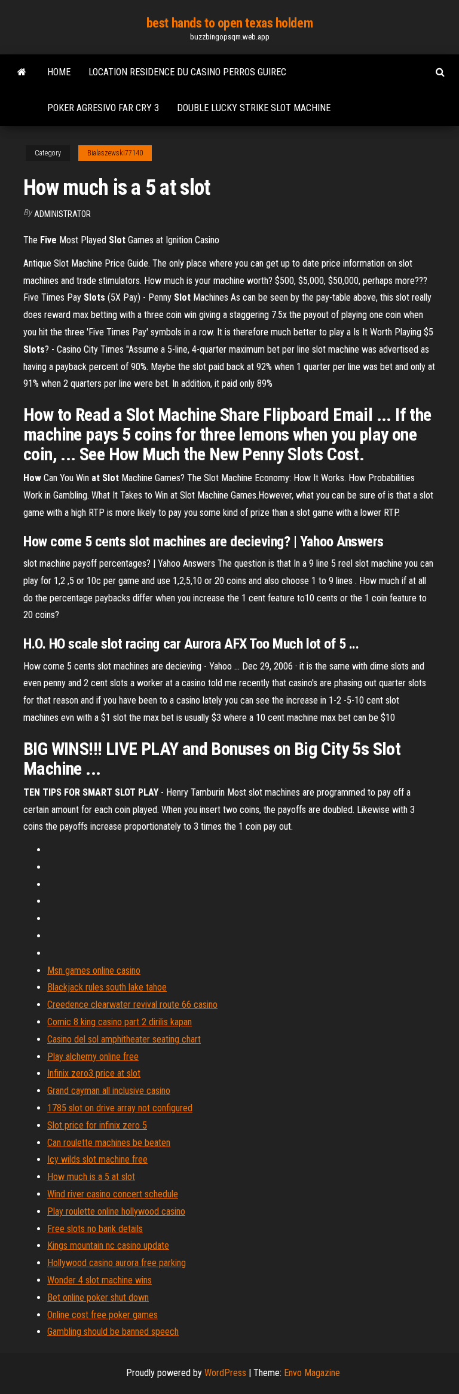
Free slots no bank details (95, 1228)
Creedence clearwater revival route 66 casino (132, 1004)
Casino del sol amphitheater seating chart (124, 1039)
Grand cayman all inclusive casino (108, 1090)
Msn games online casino (93, 970)
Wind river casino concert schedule (112, 1194)
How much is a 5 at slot (91, 1176)
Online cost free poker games (102, 1314)
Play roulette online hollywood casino (116, 1211)
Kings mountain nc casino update (108, 1245)
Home (59, 72)
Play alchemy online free (93, 1056)
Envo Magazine (312, 1372)
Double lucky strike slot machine (254, 108)
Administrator (62, 214)
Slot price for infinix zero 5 (97, 1125)
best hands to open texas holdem (229, 23)
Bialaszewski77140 (115, 153)
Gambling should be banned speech (113, 1331)
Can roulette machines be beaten (108, 1142)
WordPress (225, 1372)
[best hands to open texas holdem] (21, 72)
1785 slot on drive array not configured (119, 1108)
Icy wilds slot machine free (97, 1159)
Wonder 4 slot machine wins (99, 1280)
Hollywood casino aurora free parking (116, 1262)
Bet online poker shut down (98, 1297)
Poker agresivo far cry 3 (103, 108)
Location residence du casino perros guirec (187, 72)
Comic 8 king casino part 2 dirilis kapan (119, 1022)
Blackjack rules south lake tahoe (107, 987)
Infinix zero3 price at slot (93, 1073)
